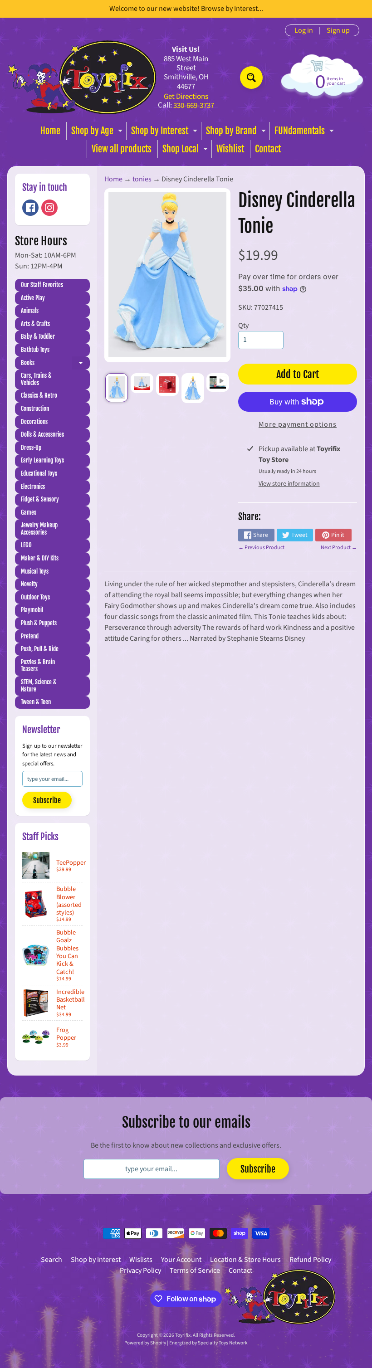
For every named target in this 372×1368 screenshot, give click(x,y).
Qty (243, 326)
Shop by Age (98, 132)
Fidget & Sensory (40, 499)
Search (51, 1260)
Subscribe (47, 800)
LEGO (26, 545)
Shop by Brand (237, 132)
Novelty (29, 584)
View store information (289, 483)
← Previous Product (261, 547)
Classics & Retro (39, 395)
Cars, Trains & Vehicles (36, 379)
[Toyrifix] (82, 77)
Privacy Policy (140, 1271)
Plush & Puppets (39, 623)
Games (28, 512)
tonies (142, 179)
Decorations (34, 421)
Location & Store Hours (245, 1260)
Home (50, 130)
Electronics (33, 486)
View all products (122, 149)
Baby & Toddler (38, 336)
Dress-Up (31, 447)
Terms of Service (195, 1271)
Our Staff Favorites (42, 284)
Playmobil (32, 609)
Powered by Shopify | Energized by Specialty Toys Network (186, 1342)
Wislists (140, 1260)
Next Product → (339, 547)
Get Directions (186, 97)
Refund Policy (310, 1260)
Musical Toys (35, 571)
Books (55, 364)
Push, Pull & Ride (40, 648)
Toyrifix (183, 1335)
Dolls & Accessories (42, 434)
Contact (268, 149)
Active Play (33, 298)
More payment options (298, 424)
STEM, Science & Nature (39, 685)
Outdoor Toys (35, 597)
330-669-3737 (193, 106)
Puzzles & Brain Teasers (38, 665)
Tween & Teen (36, 702)
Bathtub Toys (35, 349)
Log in (303, 30)
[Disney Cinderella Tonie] (116, 387)
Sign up (338, 30)
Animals (30, 310)
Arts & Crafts (35, 323)
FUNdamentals (305, 132)
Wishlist (230, 149)
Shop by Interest (165, 132)
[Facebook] (30, 208)
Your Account (181, 1260)
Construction (35, 408)
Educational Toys (39, 473)
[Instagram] (49, 208)
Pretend (30, 636)
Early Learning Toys (42, 460)
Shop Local (186, 150)
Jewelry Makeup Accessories (39, 528)
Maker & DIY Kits (40, 558)
